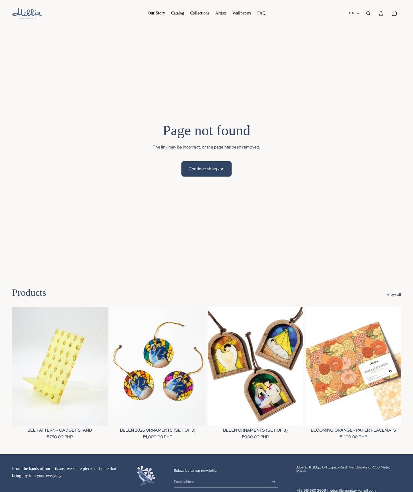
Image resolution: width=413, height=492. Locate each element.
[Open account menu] (381, 13)
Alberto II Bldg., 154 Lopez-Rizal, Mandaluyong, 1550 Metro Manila (343, 469)
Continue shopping (206, 168)
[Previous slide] (21, 366)
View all (394, 294)
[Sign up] (273, 481)
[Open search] (368, 13)
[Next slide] (98, 366)
